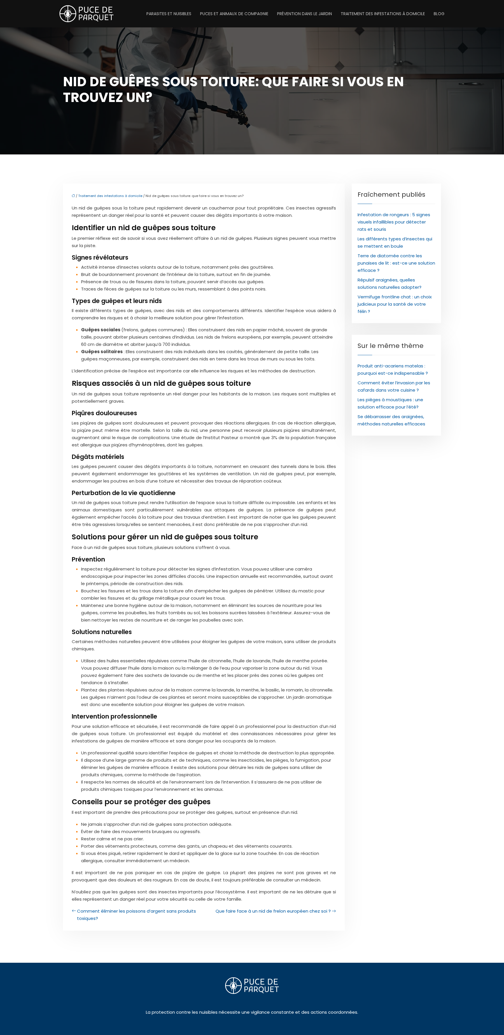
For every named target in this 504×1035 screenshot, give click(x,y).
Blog (439, 14)
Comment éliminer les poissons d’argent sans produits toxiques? (136, 914)
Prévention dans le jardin (304, 14)
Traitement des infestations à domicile (383, 14)
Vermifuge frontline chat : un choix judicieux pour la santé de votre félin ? (395, 304)
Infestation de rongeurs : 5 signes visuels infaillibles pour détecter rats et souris (394, 222)
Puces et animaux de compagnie (234, 14)
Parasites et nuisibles (168, 14)
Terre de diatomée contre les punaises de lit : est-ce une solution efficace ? (396, 263)
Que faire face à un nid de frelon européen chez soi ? (273, 911)
